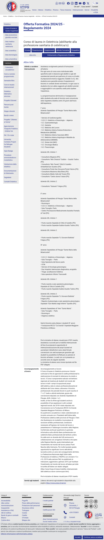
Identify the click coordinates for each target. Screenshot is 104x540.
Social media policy (50, 522)
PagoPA (25, 501)
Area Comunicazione (50, 519)
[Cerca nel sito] (93, 3)
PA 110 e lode (9, 135)
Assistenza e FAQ (7, 510)
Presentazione (37, 50)
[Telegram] (84, 3)
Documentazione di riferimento (10, 172)
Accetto (78, 537)
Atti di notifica (6, 513)
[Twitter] (88, 3)
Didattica (48, 10)
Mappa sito (26, 520)
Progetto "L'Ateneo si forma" (10, 121)
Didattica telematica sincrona (8, 93)
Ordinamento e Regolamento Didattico (61, 55)
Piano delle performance (31, 503)
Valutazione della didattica (10, 165)
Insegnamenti (49, 50)
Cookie (24, 513)
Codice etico (5, 520)
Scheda (27, 50)
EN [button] (97, 3)
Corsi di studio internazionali (9, 86)
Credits (24, 515)
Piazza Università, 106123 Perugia (74, 505)
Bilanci (3, 518)
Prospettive (75, 50)
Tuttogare (25, 510)
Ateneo (40, 10)
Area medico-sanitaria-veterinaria (10, 44)
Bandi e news (9, 115)
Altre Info (32, 55)
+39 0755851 (74, 512)
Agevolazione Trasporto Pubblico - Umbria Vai (11, 128)
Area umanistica (11, 59)
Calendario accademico (9, 68)
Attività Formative (62, 50)
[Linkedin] (76, 3)
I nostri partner (48, 501)
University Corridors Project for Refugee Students (10, 143)
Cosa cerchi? (85, 7)
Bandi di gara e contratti (9, 515)
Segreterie (7, 177)
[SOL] (63, 3)
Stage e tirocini (9, 111)
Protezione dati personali (31, 505)
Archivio (8, 63)
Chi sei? (77, 7)
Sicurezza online (28, 508)
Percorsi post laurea (8, 106)
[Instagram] (72, 3)
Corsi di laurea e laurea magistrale (11, 29)
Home (34, 10)
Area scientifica (10, 51)
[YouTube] (80, 3)
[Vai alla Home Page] (18, 6)
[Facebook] (68, 3)
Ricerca (55, 10)
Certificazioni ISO (49, 510)
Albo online (5, 503)
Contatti (95, 7)
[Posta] (60, 3)
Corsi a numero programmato (9, 75)
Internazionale (78, 10)
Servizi (87, 10)
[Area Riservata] (56, 3)
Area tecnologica (11, 55)
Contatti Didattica (10, 182)
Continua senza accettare (93, 537)
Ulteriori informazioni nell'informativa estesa (16, 534)
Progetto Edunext (10, 100)
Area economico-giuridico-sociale (11, 36)
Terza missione (65, 10)
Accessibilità (5, 501)
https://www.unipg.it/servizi (56, 483)
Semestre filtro (9, 81)
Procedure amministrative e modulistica (10, 157)
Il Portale (25, 518)
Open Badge (8, 151)
